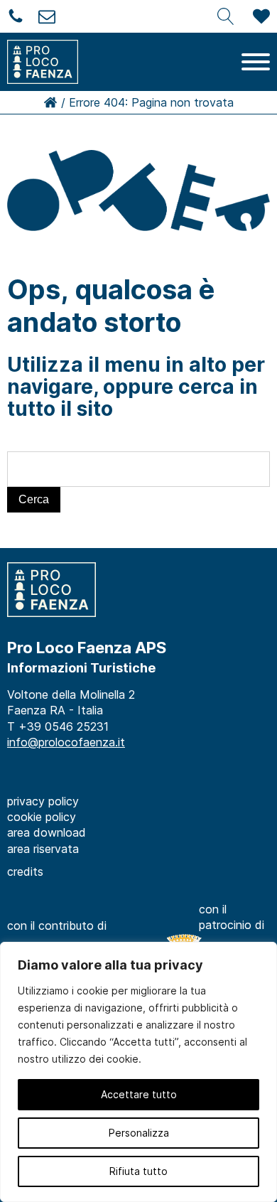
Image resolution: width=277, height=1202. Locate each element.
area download (46, 832)
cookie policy (41, 817)
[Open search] (226, 16)
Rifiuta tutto (138, 1171)
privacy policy (43, 801)
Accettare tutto (139, 1094)
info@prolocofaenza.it (66, 742)
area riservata (43, 849)
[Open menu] (255, 61)
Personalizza (139, 1133)
